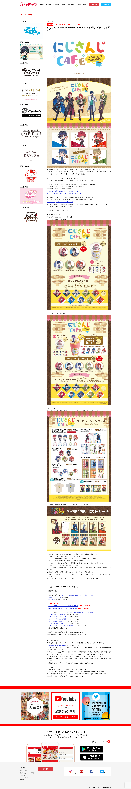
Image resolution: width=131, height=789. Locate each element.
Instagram (75, 773)
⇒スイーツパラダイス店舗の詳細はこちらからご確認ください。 (65, 193)
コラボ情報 (56, 4)
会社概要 (23, 768)
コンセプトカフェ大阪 (54, 597)
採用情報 (94, 4)
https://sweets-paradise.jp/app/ (57, 645)
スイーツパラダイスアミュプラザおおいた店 (60, 625)
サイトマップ (23, 779)
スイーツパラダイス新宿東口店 (57, 614)
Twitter (106, 773)
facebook (96, 773)
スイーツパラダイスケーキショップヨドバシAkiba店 (63, 606)
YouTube (86, 773)
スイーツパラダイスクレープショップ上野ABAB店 (62, 608)
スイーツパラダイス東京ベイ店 (57, 621)
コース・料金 (71, 4)
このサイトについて (24, 777)
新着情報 (48, 4)
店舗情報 (63, 4)
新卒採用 (106, 4)
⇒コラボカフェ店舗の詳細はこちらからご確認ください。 (63, 191)
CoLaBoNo (51, 599)
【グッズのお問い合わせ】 (26, 770)
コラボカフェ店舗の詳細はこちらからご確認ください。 (77, 595)
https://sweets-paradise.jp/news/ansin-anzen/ (60, 202)
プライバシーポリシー (25, 775)
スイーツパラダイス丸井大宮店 (57, 619)
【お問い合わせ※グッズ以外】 (27, 773)
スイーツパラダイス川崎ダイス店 (57, 616)
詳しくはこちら (99, 741)
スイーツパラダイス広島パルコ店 (57, 623)
